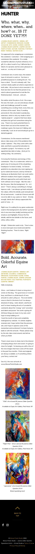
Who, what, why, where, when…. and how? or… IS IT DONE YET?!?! (16, 29)
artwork (4, 274)
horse (15, 45)
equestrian (13, 276)
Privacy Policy (14, 545)
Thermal (9, 51)
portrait (28, 49)
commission (11, 43)
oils (13, 280)
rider (3, 51)
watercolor (17, 51)
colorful (12, 274)
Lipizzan (28, 278)
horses (21, 45)
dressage (4, 276)
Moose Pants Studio (16, 538)
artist (3, 43)
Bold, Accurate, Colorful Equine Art (14, 262)
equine (26, 43)
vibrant (11, 282)
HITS (10, 45)
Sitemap (22, 545)
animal (22, 41)
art (26, 41)
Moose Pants (6, 280)
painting (21, 49)
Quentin (4, 282)
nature (14, 49)
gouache (4, 45)
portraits (27, 280)
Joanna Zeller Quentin (9, 41)
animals (23, 272)
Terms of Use (28, 543)
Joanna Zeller (12, 278)
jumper (22, 47)
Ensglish (20, 43)
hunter (27, 45)
